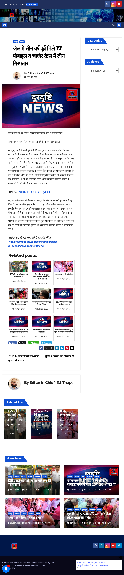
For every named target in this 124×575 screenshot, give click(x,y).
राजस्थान (37, 476)
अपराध (22, 42)
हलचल (45, 476)
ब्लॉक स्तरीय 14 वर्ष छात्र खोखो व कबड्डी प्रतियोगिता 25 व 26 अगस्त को (91, 482)
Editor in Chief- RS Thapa (41, 73)
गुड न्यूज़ (84, 510)
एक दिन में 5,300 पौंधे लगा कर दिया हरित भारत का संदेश (89, 516)
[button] (113, 25)
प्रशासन (30, 476)
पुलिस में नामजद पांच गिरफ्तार (58, 356)
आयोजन (77, 476)
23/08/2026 (15, 490)
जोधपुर (15, 42)
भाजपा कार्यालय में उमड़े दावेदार (67, 415)
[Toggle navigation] (59, 25)
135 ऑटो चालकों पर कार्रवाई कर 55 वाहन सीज (29, 482)
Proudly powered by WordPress (16, 563)
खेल (83, 476)
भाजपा (24, 513)
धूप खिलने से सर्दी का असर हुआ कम (34, 192)
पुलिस (23, 476)
